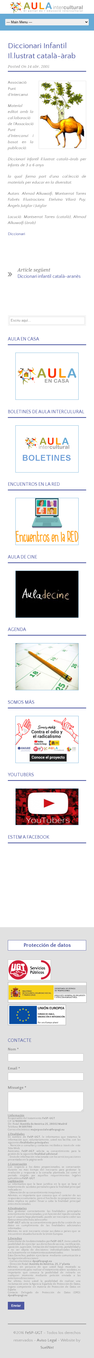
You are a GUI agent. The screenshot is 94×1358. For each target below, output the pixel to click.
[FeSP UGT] (29, 979)
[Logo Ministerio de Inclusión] (47, 1001)
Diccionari (16, 234)
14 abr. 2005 (38, 66)
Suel (47, 1347)
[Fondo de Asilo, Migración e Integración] (37, 1024)
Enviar (16, 1306)
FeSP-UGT (34, 1333)
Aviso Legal (47, 1340)
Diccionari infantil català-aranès (49, 276)
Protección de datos (47, 945)
